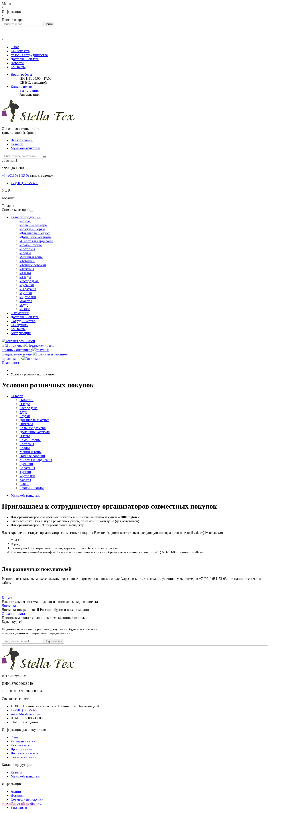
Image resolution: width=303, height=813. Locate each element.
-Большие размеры (33, 225)
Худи (23, 412)
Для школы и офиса (34, 420)
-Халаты (26, 301)
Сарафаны (27, 468)
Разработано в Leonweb (19, 804)
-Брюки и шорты (32, 229)
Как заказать (20, 51)
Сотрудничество (23, 321)
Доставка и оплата (25, 59)
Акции (16, 791)
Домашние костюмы (35, 432)
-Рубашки (27, 285)
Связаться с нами (24, 757)
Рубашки (26, 464)
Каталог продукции (26, 217)
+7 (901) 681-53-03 (24, 183)
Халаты (25, 480)
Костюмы (27, 444)
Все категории (22, 140)
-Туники (26, 293)
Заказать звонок (41, 175)
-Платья (25, 273)
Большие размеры (33, 428)
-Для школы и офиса (35, 233)
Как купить (19, 325)
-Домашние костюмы (35, 237)
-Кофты (25, 253)
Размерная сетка (23, 741)
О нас (15, 47)
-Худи (24, 305)
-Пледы (25, 277)
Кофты (25, 448)
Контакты (18, 67)
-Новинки (27, 261)
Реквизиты (19, 807)
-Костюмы (27, 249)
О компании (20, 313)
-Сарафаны (28, 289)
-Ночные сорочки (33, 265)
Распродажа (28, 408)
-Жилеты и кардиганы (36, 241)
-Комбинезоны (31, 245)
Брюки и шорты (32, 488)
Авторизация (29, 94)
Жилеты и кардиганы (36, 460)
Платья (25, 436)
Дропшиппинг (22, 749)
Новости (17, 63)
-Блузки (25, 221)
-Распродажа (29, 281)
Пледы (25, 404)
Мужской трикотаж (25, 148)
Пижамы (26, 424)
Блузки (25, 416)
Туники (25, 472)
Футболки (27, 476)
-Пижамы (27, 269)
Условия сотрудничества (29, 55)
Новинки (26, 400)
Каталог (17, 144)
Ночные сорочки (32, 456)
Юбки (24, 484)
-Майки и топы (31, 257)
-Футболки (28, 297)
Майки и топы (30, 452)
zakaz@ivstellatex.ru (25, 714)
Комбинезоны (30, 440)
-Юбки (25, 309)
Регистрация (29, 90)
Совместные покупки (27, 799)
